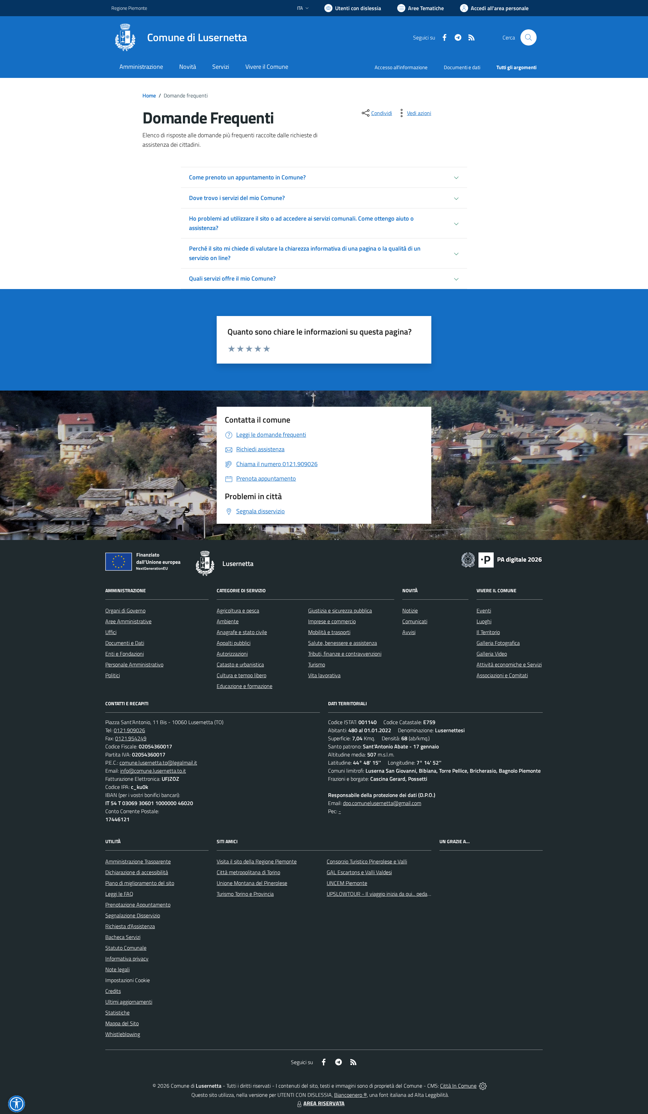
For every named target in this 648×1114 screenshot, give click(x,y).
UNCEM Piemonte (347, 883)
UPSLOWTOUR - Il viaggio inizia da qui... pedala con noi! (388, 894)
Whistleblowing (122, 1034)
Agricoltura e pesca (238, 610)
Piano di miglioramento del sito (139, 883)
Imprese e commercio (332, 621)
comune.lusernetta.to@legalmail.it (158, 763)
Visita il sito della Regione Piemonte (257, 861)
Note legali (117, 969)
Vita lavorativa (324, 675)
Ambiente (228, 621)
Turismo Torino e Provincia (245, 894)
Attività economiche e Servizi (509, 664)
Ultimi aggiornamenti (128, 1002)
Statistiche (117, 1012)
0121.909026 (129, 730)
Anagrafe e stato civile (242, 632)
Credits (113, 991)
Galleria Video (492, 654)
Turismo (316, 664)
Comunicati (414, 621)
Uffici (110, 632)
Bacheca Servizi (122, 937)
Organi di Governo (125, 610)
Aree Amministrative (128, 621)
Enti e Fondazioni (124, 654)
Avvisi (408, 632)
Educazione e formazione (244, 686)
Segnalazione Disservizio (132, 915)
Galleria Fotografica (498, 643)
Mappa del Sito (122, 1023)
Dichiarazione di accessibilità (136, 872)
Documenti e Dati (124, 643)
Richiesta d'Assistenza (130, 926)
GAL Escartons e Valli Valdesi (359, 872)
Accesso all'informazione (401, 67)
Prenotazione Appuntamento (137, 905)
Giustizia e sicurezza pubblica (340, 610)
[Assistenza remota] (482, 1086)
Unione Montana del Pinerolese (252, 883)
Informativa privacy (126, 958)
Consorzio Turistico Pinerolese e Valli (367, 861)
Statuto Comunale (125, 948)
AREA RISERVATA (324, 1103)
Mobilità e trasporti (329, 632)
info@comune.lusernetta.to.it (153, 771)
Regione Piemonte (129, 7)
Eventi (484, 610)
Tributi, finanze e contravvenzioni (344, 654)
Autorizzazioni (232, 654)
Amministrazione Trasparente (138, 861)
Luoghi (484, 621)
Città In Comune (458, 1086)
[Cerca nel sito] (528, 37)
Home (149, 95)
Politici (112, 675)
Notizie (410, 610)
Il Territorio (488, 632)
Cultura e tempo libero (241, 675)
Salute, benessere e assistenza (342, 643)
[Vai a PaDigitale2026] (501, 559)
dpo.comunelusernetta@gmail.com (382, 803)
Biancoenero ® (350, 1095)
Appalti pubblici (233, 643)
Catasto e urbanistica (240, 664)
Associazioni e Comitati (502, 675)
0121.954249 (130, 738)
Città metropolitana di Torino (248, 872)
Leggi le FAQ (119, 894)
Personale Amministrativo (134, 664)
